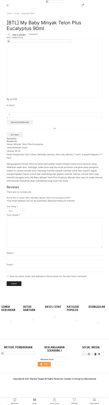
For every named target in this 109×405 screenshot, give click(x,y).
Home (9, 13)
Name (10, 253)
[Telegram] (99, 354)
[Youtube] (95, 354)
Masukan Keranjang (20, 122)
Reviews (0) (12, 141)
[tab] (54, 138)
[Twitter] (86, 354)
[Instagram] (89, 354)
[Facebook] (82, 354)
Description (11, 138)
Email (10, 264)
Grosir (16, 13)
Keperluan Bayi (28, 13)
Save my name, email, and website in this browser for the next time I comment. (48, 276)
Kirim (45, 364)
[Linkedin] (92, 354)
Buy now (14, 135)
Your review (13, 215)
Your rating (12, 206)
